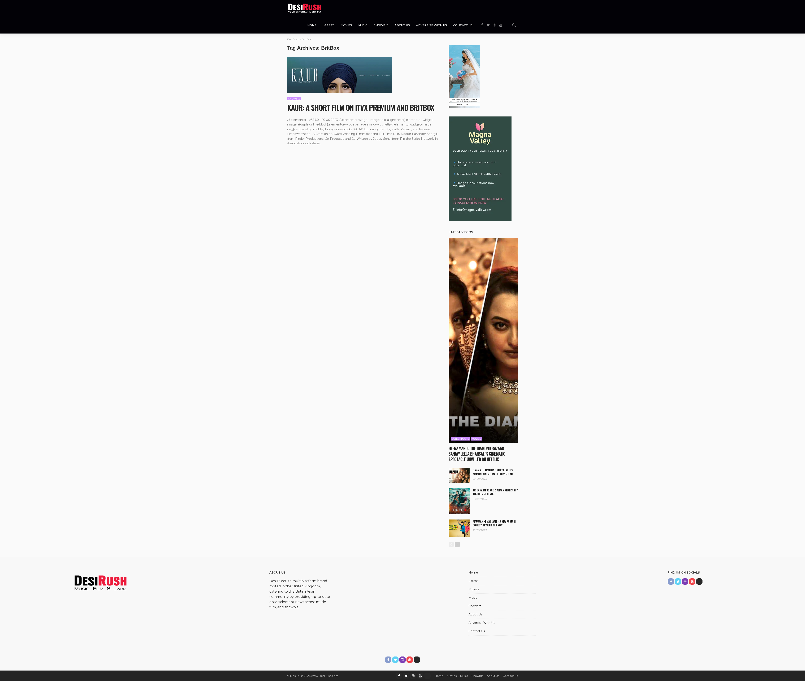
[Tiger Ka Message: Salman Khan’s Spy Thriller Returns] (459, 501)
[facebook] (399, 676)
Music (362, 25)
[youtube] (420, 676)
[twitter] (406, 676)
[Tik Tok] (427, 676)
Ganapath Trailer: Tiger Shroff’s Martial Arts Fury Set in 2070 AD (493, 472)
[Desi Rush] (304, 8)
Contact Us (463, 25)
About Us (402, 25)
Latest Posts (460, 438)
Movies (346, 25)
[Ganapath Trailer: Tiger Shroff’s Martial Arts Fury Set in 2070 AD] (459, 475)
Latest (328, 25)
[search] (514, 25)
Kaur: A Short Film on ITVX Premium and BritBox (360, 107)
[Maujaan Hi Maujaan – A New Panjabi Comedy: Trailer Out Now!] (459, 528)
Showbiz (381, 25)
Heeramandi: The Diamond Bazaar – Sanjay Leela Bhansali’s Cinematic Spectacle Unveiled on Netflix (478, 453)
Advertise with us (431, 25)
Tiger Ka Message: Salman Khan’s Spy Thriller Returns (495, 492)
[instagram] (413, 676)
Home (311, 25)
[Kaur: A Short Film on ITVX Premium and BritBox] (339, 75)
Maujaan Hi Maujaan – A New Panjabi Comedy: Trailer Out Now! (494, 523)
